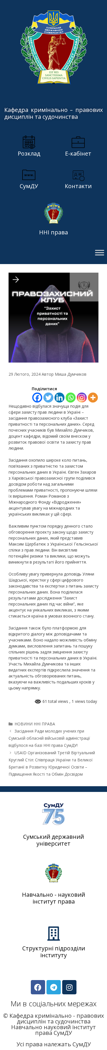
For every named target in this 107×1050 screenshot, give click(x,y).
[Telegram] (54, 987)
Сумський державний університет (53, 840)
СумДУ (29, 186)
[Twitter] (48, 398)
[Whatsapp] (71, 398)
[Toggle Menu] (99, 252)
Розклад (29, 153)
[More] (93, 398)
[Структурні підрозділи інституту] (54, 933)
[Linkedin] (59, 398)
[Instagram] (82, 398)
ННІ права (53, 232)
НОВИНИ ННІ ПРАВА (35, 724)
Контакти (78, 186)
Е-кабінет (78, 153)
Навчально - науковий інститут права (53, 898)
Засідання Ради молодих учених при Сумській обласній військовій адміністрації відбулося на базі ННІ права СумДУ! (49, 738)
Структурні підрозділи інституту (53, 951)
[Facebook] (37, 398)
